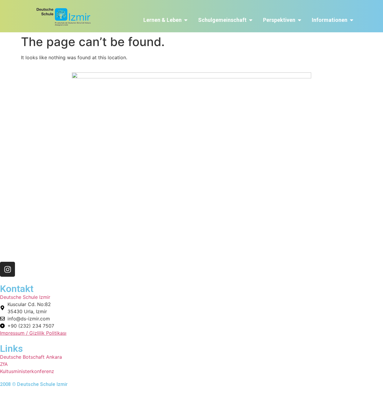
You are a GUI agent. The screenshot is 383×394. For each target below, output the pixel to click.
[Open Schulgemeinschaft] (250, 20)
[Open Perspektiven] (299, 20)
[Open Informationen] (351, 20)
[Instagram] (7, 269)
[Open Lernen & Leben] (186, 20)
